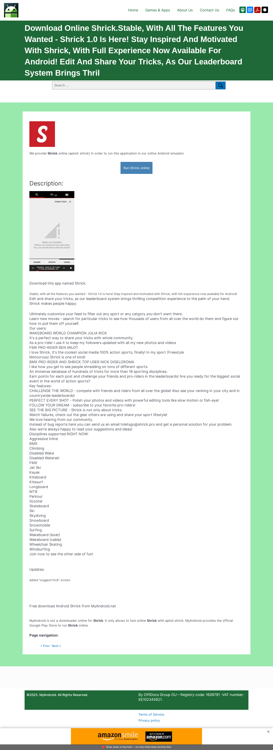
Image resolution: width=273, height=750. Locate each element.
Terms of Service (151, 714)
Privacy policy (149, 720)
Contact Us (209, 10)
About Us (185, 10)
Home (133, 10)
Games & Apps (157, 10)
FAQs (230, 10)
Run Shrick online (136, 168)
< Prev (45, 646)
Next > (56, 646)
